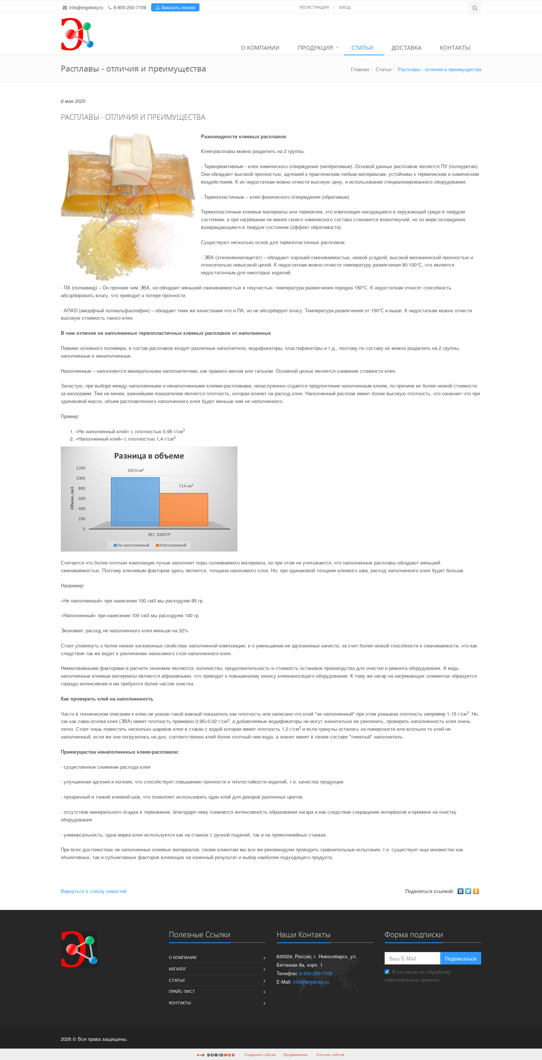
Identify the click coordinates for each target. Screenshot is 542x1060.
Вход (344, 7)
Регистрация (314, 7)
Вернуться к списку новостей (93, 890)
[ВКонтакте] (461, 891)
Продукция (315, 47)
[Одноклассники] (476, 891)
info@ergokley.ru (86, 7)
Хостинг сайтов (330, 1054)
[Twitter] (468, 891)
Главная (360, 69)
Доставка (406, 47)
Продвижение (295, 1054)
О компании (260, 47)
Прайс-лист (182, 991)
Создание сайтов (259, 1054)
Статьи (362, 47)
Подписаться (460, 958)
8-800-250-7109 (130, 7)
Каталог (178, 969)
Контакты (455, 47)
